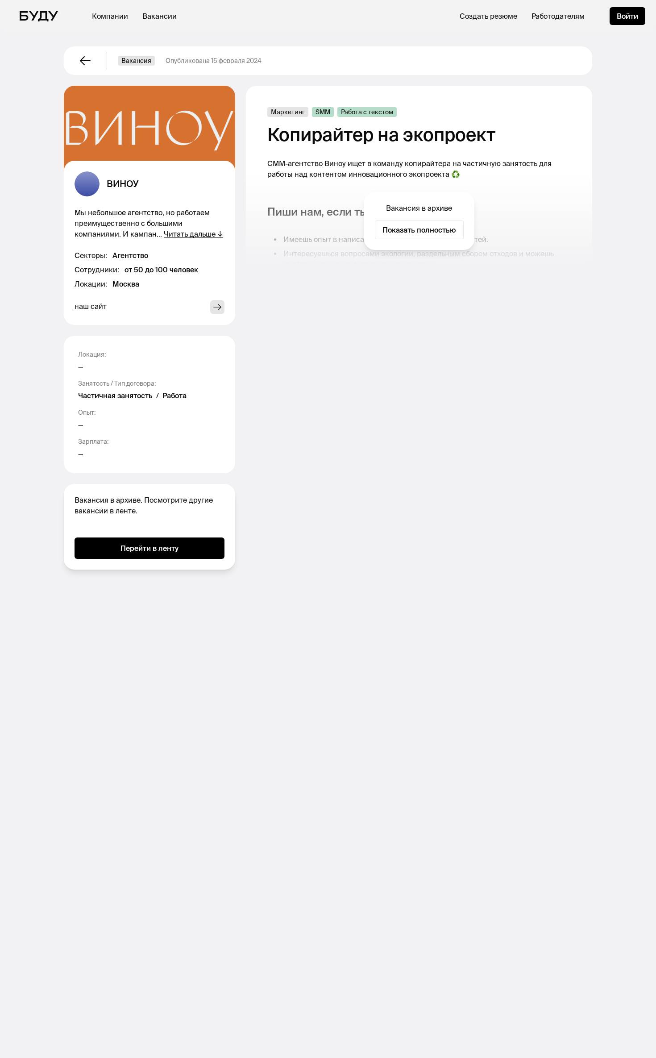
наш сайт (91, 306)
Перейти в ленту (149, 548)
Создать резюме (488, 16)
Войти (627, 16)
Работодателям (558, 16)
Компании (110, 16)
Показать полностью (419, 230)
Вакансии (159, 16)
